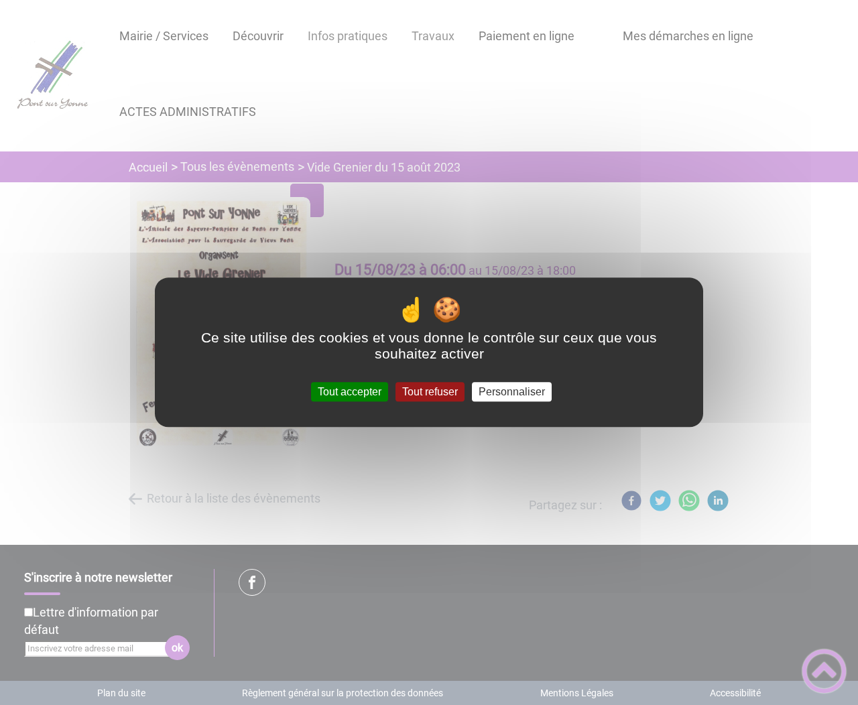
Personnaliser (512, 391)
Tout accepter (349, 391)
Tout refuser (430, 391)
